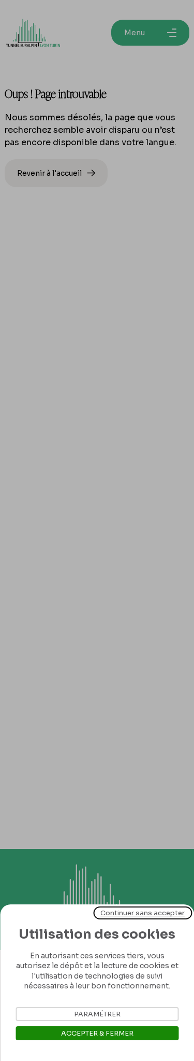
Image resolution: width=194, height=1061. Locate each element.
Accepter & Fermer (97, 1033)
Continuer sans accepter (142, 913)
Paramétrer (97, 1014)
